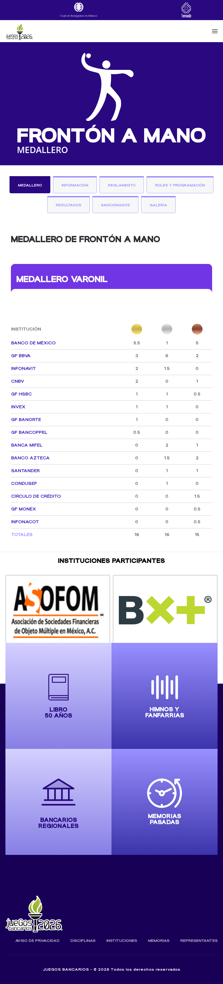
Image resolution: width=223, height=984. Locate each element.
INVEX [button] (18, 406)
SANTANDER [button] (25, 470)
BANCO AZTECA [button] (30, 457)
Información (74, 185)
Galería (158, 205)
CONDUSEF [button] (24, 483)
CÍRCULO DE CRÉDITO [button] (36, 496)
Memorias (158, 940)
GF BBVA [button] (21, 355)
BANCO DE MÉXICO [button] (33, 342)
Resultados (68, 205)
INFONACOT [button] (25, 521)
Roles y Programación (180, 185)
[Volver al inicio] (19, 31)
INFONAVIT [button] (23, 368)
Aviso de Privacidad (37, 940)
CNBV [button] (17, 381)
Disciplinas (82, 940)
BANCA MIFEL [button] (26, 445)
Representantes (199, 940)
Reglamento (121, 185)
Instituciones (121, 940)
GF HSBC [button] (21, 394)
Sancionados (115, 205)
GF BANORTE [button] (26, 419)
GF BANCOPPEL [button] (29, 432)
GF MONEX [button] (23, 509)
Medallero (30, 185)
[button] (215, 31)
